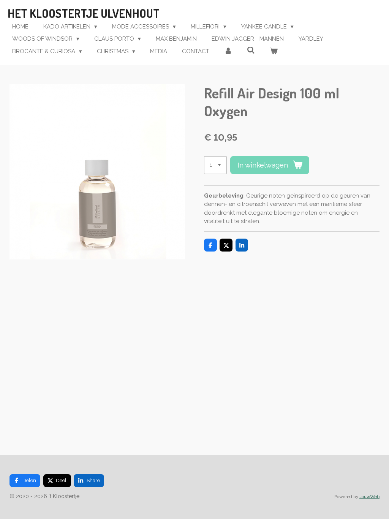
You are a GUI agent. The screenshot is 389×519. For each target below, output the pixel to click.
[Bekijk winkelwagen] (273, 51)
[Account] (228, 51)
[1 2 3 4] (215, 165)
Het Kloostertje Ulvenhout (84, 13)
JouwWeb (369, 496)
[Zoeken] (250, 50)
